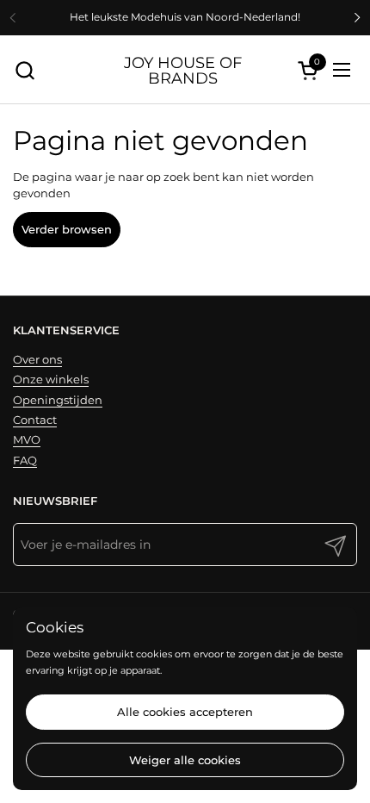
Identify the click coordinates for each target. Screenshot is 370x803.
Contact (35, 419)
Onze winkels (51, 379)
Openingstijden (57, 400)
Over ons (37, 359)
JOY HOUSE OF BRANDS (183, 70)
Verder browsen (67, 229)
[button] (24, 70)
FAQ (25, 460)
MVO (26, 439)
